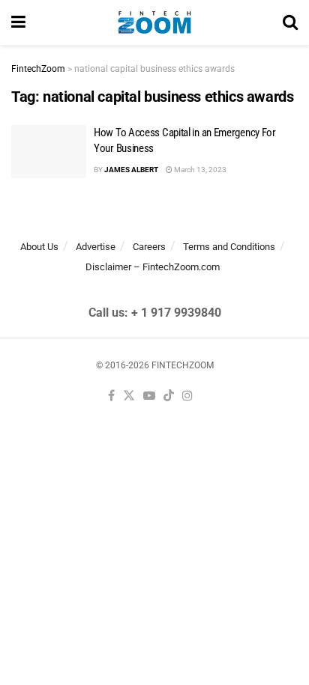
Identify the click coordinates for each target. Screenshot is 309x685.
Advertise (96, 246)
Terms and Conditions (229, 246)
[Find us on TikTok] (169, 396)
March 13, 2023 (199, 169)
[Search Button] (290, 22)
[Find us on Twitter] (129, 396)
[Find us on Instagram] (187, 396)
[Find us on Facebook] (111, 396)
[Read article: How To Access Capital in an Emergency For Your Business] (48, 152)
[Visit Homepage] (154, 22)
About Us (39, 246)
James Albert (131, 169)
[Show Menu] (18, 22)
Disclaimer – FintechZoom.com (153, 267)
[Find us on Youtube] (149, 396)
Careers (149, 246)
